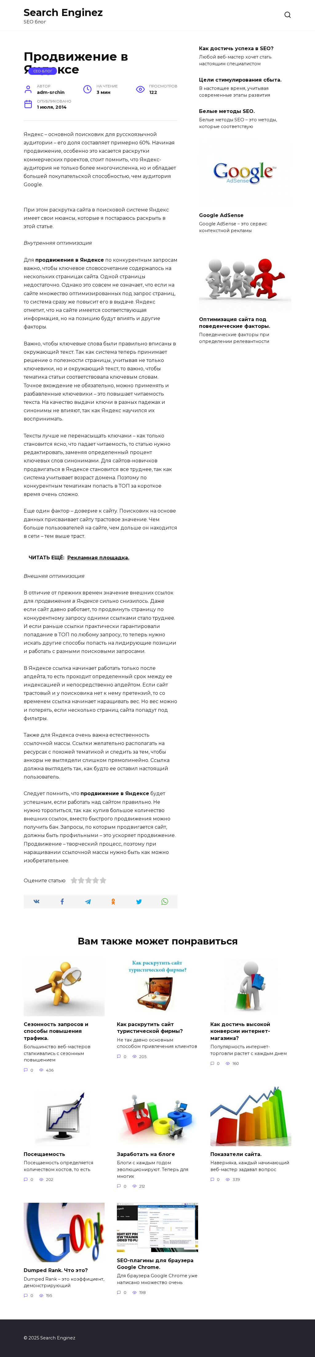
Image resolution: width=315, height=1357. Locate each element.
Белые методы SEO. (227, 111)
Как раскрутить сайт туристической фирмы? (150, 1027)
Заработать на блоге (146, 1154)
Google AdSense (221, 215)
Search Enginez (63, 12)
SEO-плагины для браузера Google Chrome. (155, 1263)
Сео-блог (42, 71)
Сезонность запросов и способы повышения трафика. (56, 1031)
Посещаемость (44, 1154)
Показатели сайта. (235, 1154)
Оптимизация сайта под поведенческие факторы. (234, 322)
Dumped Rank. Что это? (56, 1270)
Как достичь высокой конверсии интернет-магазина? (240, 1031)
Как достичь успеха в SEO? (236, 48)
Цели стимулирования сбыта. (240, 80)
